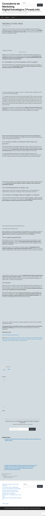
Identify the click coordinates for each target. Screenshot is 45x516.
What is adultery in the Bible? (14, 337)
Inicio (2, 17)
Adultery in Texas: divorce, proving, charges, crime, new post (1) (19, 466)
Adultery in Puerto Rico (37, 339)
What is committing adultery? (36, 337)
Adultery (4, 475)
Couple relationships (7, 473)
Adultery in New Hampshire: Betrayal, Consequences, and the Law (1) (21, 465)
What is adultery (5, 339)
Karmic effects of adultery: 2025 (12, 469)
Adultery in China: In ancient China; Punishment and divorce (19, 468)
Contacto (13, 17)
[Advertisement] (22, 301)
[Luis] (4, 370)
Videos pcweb (5, 503)
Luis (9, 369)
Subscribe (32, 429)
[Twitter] (41, 369)
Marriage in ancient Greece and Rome (10, 476)
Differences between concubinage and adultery (20, 339)
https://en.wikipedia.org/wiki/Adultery (10, 334)
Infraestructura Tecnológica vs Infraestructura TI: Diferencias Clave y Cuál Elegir (11, 495)
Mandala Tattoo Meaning (8, 477)
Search (24, 2)
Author (4, 366)
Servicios (7, 17)
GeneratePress (37, 508)
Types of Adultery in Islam (21, 340)
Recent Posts (8, 366)
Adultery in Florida (25, 337)
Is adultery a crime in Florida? (8, 340)
